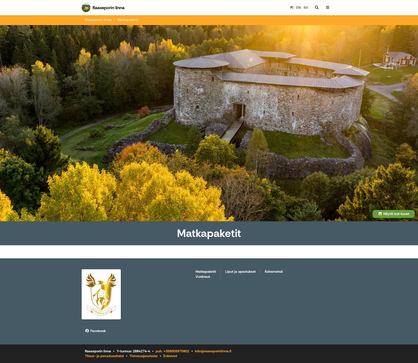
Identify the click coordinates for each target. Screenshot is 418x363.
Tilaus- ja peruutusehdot (104, 356)
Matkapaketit (128, 19)
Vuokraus (203, 277)
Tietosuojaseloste (144, 356)
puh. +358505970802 (172, 351)
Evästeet (170, 356)
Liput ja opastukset (240, 272)
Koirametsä (274, 272)
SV (306, 7)
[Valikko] (327, 7)
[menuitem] (316, 7)
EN (298, 7)
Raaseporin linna (98, 19)
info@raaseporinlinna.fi (213, 351)
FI (291, 7)
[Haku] (316, 7)
